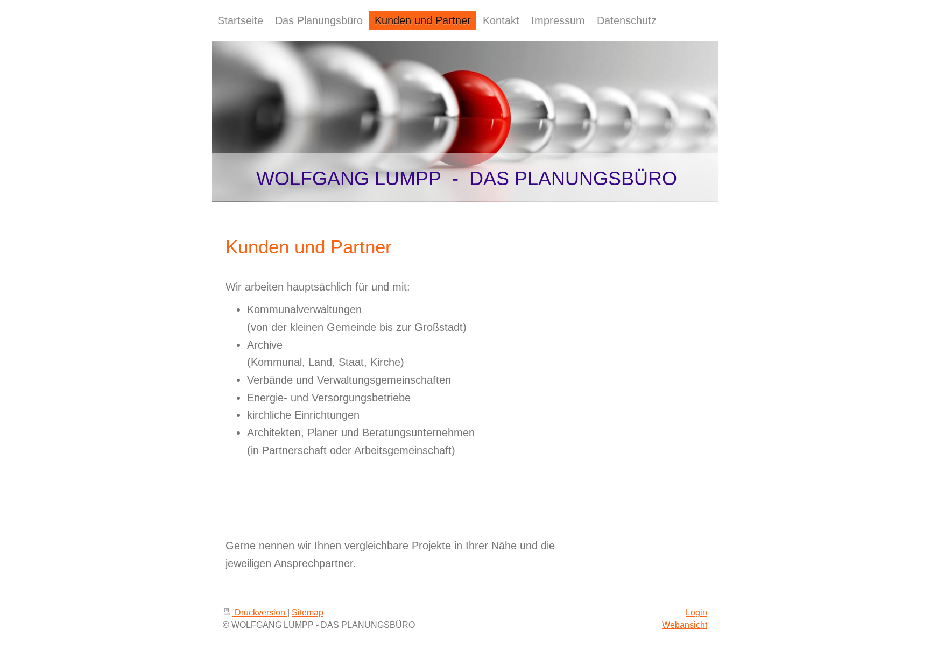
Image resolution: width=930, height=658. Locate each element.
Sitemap (307, 612)
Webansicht (684, 624)
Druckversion (259, 612)
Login (696, 612)
